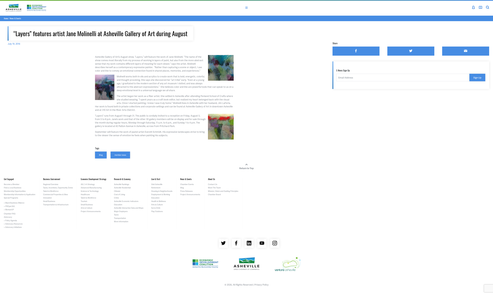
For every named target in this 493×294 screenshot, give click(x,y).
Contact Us (212, 184)
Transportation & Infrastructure (56, 204)
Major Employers (121, 211)
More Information (121, 221)
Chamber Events (187, 184)
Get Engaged (9, 179)
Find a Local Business (12, 187)
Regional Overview (50, 184)
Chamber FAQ (9, 213)
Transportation (120, 218)
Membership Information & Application (19, 194)
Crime (116, 198)
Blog (101, 155)
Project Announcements (91, 211)
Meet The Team (214, 187)
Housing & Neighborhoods (161, 191)
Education (118, 204)
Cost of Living (119, 194)
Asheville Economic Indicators (126, 201)
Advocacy (8, 217)
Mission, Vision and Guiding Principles (223, 191)
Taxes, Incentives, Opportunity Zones (58, 187)
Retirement (155, 187)
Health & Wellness (158, 201)
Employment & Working (160, 194)
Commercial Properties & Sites (55, 194)
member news (120, 155)
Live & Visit (155, 179)
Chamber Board (214, 194)
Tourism (84, 201)
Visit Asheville (156, 184)
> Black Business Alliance (14, 203)
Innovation (47, 198)
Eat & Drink (155, 208)
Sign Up (477, 77)
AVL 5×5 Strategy (88, 184)
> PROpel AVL (9, 206)
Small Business (49, 201)
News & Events (15, 18)
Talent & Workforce (51, 191)
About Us (211, 179)
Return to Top (246, 168)
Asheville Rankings (121, 184)
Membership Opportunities (15, 191)
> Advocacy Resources (13, 224)
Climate (117, 191)
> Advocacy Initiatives (13, 227)
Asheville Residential (122, 187)
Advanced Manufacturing (91, 187)
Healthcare (85, 194)
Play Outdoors (157, 211)
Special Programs (11, 198)
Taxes (116, 214)
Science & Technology (90, 191)
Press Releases (186, 191)
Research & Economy (122, 179)
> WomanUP (9, 209)
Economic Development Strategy (93, 179)
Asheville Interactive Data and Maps (128, 208)
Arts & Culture (86, 208)
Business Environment (51, 179)
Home (6, 18)
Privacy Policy (261, 284)
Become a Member (11, 184)
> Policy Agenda (10, 220)
